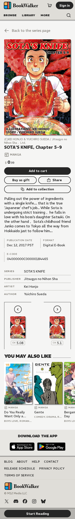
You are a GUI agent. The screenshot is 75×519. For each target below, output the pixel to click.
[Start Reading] (37, 87)
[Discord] (15, 501)
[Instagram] (34, 501)
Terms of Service (19, 475)
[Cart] (49, 5)
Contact (51, 461)
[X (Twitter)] (6, 501)
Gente (39, 412)
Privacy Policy (52, 468)
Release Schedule (19, 468)
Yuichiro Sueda (35, 294)
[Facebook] (25, 501)
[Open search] (68, 15)
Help (36, 461)
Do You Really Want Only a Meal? (14, 414)
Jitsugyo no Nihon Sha (41, 279)
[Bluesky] (43, 501)
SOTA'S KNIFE (34, 271)
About (22, 461)
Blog (8, 461)
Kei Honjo (31, 287)
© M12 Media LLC (15, 493)
